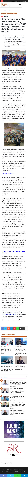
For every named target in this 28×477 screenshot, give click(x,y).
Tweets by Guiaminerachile (7, 463)
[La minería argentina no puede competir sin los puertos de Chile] (21, 360)
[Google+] (8, 328)
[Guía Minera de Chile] (6, 5)
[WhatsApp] (17, 328)
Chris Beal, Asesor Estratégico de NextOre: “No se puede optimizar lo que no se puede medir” (18, 398)
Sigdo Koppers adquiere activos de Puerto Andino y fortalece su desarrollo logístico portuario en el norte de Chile (7, 369)
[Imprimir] (23, 328)
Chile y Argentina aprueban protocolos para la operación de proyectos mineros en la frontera (7, 350)
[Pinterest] (14, 328)
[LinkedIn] (11, 328)
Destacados (8, 10)
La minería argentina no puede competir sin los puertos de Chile (20, 368)
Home (3, 10)
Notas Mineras (9, 13)
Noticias (14, 13)
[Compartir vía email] (20, 328)
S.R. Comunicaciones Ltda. (21, 471)
